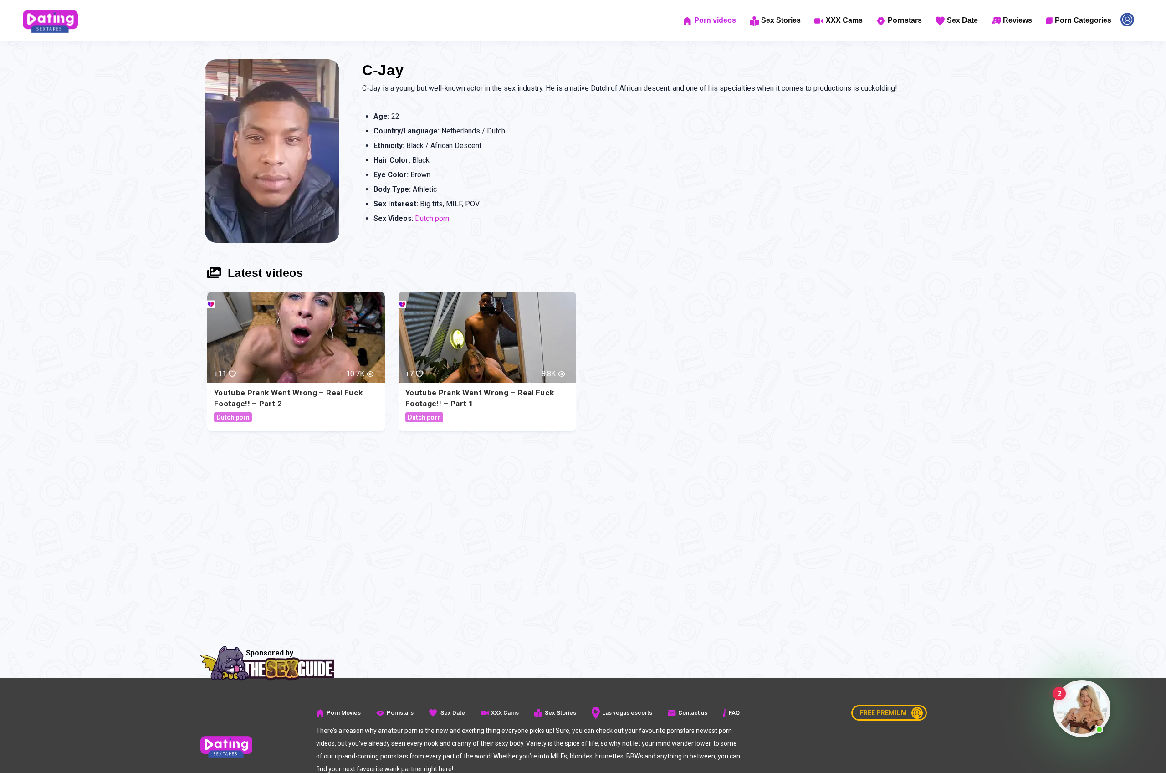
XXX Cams (844, 20)
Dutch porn (432, 218)
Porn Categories (1083, 20)
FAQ (734, 712)
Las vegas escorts (627, 712)
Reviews (1017, 20)
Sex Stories (781, 20)
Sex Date (962, 20)
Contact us (692, 712)
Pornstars (905, 20)
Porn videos (715, 20)
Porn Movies (344, 712)
